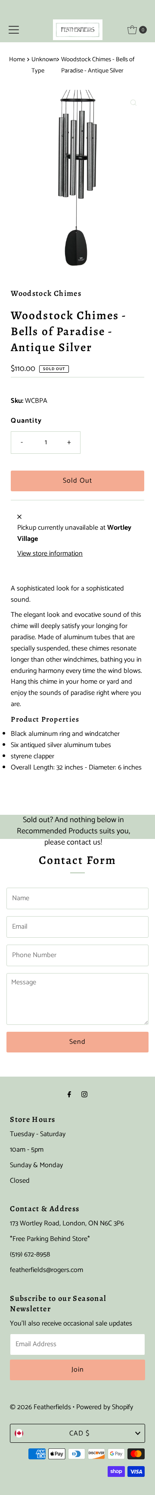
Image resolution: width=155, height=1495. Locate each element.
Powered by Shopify (104, 1407)
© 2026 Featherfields (40, 1407)
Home (17, 59)
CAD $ (79, 1433)
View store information (50, 553)
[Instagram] (84, 1095)
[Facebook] (69, 1095)
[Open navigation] (13, 29)
